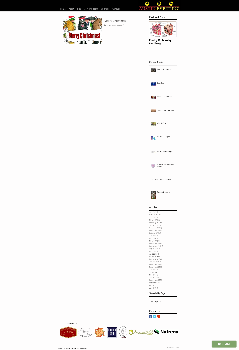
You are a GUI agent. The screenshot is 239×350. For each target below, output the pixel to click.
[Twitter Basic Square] (154, 316)
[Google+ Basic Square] (158, 316)
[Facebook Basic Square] (150, 316)
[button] (71, 9)
